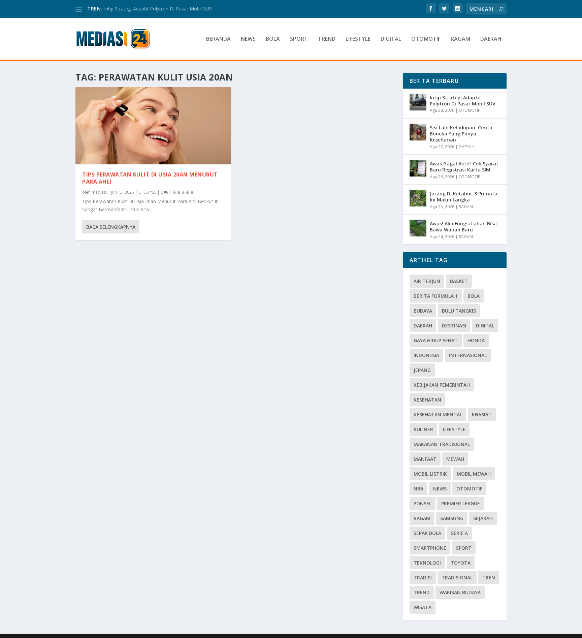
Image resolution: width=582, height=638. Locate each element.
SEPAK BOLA (427, 533)
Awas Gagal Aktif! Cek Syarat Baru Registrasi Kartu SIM (464, 166)
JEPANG (422, 370)
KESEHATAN (427, 399)
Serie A (459, 533)
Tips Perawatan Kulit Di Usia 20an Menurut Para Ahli (150, 178)
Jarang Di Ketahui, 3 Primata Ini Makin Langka (463, 196)
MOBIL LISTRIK (430, 474)
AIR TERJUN (427, 281)
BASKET (459, 281)
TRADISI (423, 577)
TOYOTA (461, 563)
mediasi (99, 192)
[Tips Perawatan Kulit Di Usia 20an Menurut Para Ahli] (153, 125)
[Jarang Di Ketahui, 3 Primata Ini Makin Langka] (418, 198)
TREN (488, 577)
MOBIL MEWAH (474, 474)
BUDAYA (423, 311)
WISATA (422, 607)
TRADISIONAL (457, 577)
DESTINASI (454, 325)
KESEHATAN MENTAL (438, 414)
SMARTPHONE (430, 548)
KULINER (423, 429)
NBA (418, 488)
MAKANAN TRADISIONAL (442, 444)
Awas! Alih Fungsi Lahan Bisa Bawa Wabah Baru (463, 226)
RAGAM (460, 39)
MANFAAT (425, 459)
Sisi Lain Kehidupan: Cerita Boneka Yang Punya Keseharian (461, 133)
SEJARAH (483, 518)
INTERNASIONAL (468, 355)
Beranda (218, 39)
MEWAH (455, 459)
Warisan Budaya (460, 592)
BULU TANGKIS (459, 311)
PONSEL (422, 503)
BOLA (273, 39)
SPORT (299, 39)
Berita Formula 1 (436, 296)
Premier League (460, 503)
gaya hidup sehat (436, 340)
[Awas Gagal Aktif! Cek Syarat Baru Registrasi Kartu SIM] (418, 168)
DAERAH (491, 39)
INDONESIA (426, 355)
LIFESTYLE (358, 39)
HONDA (476, 340)
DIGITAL (391, 39)
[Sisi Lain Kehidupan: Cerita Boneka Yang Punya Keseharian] (418, 132)
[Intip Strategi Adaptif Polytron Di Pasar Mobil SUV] (418, 102)
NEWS (248, 39)
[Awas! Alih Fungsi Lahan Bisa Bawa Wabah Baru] (418, 228)
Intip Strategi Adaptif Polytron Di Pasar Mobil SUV (158, 8)
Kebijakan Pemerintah (442, 385)
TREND (326, 39)
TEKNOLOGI (427, 563)
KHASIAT (482, 414)
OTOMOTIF (426, 39)
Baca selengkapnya (110, 227)
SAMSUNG (451, 518)
